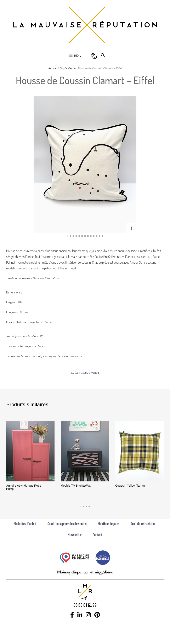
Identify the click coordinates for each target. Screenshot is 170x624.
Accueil (52, 68)
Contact (97, 535)
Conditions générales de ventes (66, 524)
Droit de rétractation (143, 524)
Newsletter (74, 535)
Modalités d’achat (25, 524)
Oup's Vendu (68, 68)
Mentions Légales (108, 524)
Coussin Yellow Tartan (130, 485)
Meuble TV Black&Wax (76, 485)
